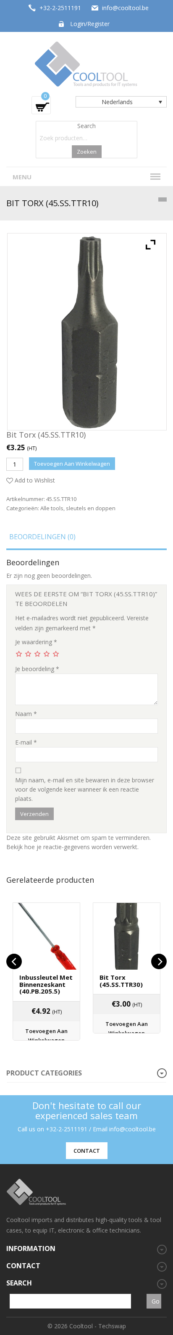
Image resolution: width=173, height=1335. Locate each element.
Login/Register (90, 24)
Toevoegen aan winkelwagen (72, 463)
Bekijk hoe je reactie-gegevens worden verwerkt (71, 847)
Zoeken (87, 151)
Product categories (44, 1073)
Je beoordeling (37, 669)
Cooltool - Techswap (97, 1326)
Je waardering (36, 642)
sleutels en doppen (90, 508)
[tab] (86, 539)
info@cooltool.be (125, 8)
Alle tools (51, 508)
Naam (26, 714)
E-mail (26, 742)
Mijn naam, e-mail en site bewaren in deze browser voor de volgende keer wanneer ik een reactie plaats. (84, 789)
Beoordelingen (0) (42, 536)
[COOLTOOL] (86, 63)
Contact (86, 1150)
